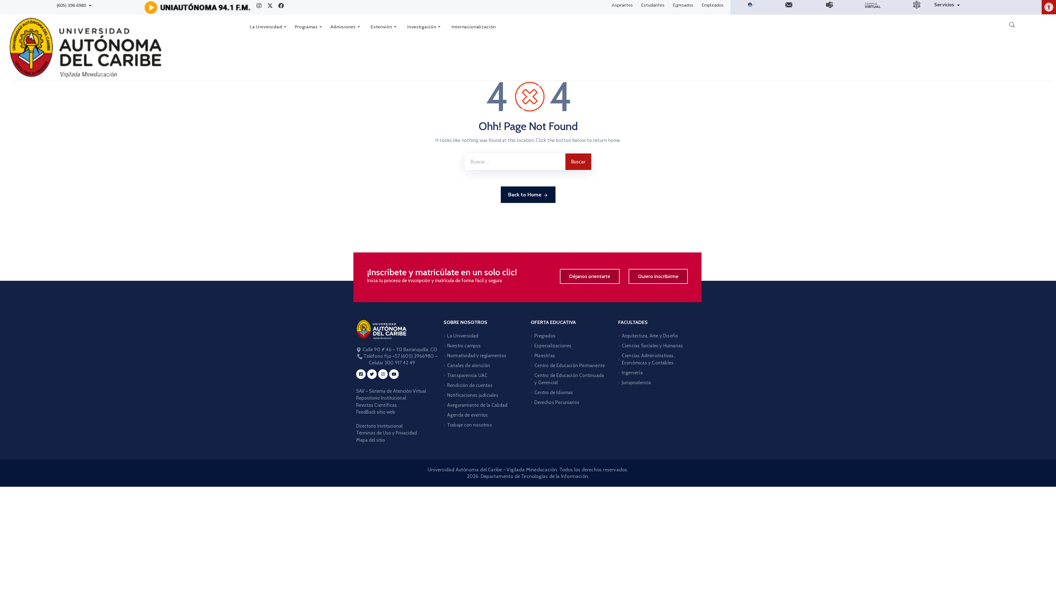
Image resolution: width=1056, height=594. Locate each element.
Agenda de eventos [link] (467, 415)
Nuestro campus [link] (464, 345)
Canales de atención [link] (468, 365)
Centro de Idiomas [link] (553, 392)
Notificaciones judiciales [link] (472, 395)
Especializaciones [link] (552, 345)
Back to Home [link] (524, 194)
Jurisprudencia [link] (636, 382)
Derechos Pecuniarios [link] (556, 402)
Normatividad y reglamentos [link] (476, 355)
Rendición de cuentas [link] (470, 385)
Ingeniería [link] (632, 372)
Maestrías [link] (544, 355)
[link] (1049, 7)
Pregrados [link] (545, 336)
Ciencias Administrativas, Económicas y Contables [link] (648, 359)
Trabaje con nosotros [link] (469, 425)
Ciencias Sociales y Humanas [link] (652, 345)
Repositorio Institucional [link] (381, 398)
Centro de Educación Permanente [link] (569, 365)
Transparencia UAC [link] (467, 375)
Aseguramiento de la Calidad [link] (477, 405)
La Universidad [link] (463, 336)
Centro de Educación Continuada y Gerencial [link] (569, 379)
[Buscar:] (515, 161)
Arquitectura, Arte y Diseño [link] (650, 336)
